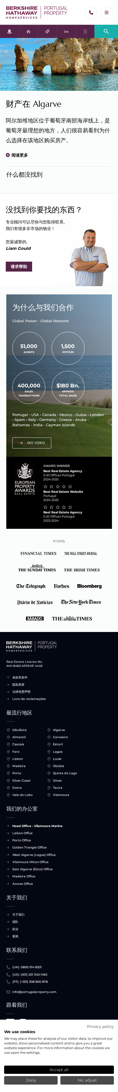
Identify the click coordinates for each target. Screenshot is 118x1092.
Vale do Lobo (22, 795)
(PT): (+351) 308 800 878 (30, 982)
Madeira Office (23, 876)
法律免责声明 (21, 692)
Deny (31, 1080)
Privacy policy (100, 1026)
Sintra (17, 788)
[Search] (106, 31)
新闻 (15, 936)
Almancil (19, 737)
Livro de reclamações (29, 699)
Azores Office (22, 884)
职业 (15, 929)
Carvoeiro (60, 737)
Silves (57, 780)
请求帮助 (19, 266)
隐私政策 (18, 684)
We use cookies (19, 1032)
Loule (57, 759)
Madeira (19, 766)
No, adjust (87, 1080)
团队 (15, 922)
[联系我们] (91, 12)
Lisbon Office (22, 833)
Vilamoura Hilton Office (30, 862)
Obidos (58, 766)
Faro (15, 752)
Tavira (57, 788)
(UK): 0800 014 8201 (27, 967)
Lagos (58, 752)
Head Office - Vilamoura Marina (37, 826)
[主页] (37, 12)
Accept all (59, 1070)
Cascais (18, 744)
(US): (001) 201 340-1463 (29, 974)
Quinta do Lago (65, 773)
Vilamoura (61, 795)
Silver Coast (21, 780)
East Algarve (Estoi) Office (32, 869)
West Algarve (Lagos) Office (34, 855)
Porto (16, 773)
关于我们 (18, 914)
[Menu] (106, 12)
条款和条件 (19, 677)
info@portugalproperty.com (34, 992)
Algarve (59, 730)
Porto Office (21, 840)
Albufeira (19, 730)
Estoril (58, 744)
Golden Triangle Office (29, 847)
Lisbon (17, 759)
